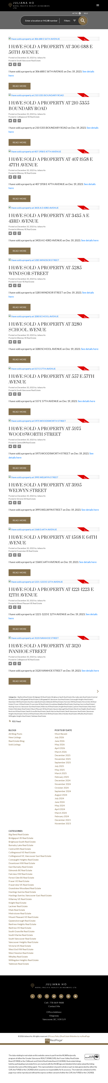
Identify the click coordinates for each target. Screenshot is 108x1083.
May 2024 (60, 805)
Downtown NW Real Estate (18, 702)
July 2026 (59, 737)
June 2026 (60, 741)
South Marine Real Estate (56, 711)
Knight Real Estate (65, 706)
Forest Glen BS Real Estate (21, 877)
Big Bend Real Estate (25, 697)
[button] (32, 996)
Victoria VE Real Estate (26, 499)
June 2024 (60, 802)
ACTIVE (75, 13)
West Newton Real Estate (68, 714)
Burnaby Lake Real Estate (82, 697)
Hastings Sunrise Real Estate (84, 704)
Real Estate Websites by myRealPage (75, 1036)
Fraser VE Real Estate (25, 282)
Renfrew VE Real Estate (17, 711)
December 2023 (62, 820)
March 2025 (61, 773)
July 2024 (59, 798)
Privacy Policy (54, 1036)
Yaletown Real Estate (38, 716)
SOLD (86, 13)
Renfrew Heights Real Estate (84, 709)
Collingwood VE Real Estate (28, 117)
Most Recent (61, 733)
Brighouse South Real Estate (62, 697)
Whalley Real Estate (85, 714)
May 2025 (60, 769)
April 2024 (60, 809)
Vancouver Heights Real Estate (23, 942)
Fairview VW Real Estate (73, 702)
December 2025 (62, 755)
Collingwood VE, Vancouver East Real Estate (55, 699)
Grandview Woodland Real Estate (61, 704)
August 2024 (61, 794)
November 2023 (63, 823)
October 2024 (62, 787)
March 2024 (61, 812)
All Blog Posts (15, 733)
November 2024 (63, 784)
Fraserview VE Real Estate (27, 551)
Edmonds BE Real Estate (55, 702)
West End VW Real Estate (49, 714)
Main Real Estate (17, 909)
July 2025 (59, 766)
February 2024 (62, 816)
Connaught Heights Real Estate (81, 699)
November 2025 (63, 759)
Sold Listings (15, 744)
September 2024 (63, 791)
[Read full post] (54, 40)
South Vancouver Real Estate (28, 60)
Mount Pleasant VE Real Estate (29, 603)
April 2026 (60, 748)
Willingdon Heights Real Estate (20, 716)
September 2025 (63, 762)
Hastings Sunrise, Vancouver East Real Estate (24, 706)
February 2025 (62, 776)
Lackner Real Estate (80, 706)
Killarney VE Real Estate (26, 173)
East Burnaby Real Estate (37, 702)
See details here (90, 240)
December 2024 (62, 780)
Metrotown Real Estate (22, 709)
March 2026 (61, 751)
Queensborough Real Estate (64, 709)
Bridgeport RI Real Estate (42, 697)
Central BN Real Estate (26, 442)
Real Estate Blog (16, 741)
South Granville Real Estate (36, 711)
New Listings (15, 737)
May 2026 (60, 744)
